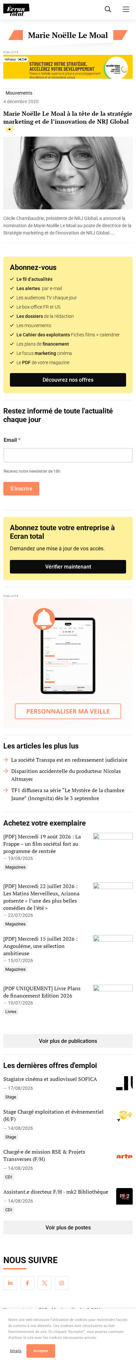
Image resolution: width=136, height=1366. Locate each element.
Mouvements (19, 93)
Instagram (62, 1283)
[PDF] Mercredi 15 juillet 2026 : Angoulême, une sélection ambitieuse (40, 946)
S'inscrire (21, 489)
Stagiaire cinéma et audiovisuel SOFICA (50, 1079)
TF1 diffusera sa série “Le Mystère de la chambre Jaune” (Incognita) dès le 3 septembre (67, 794)
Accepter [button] (40, 1351)
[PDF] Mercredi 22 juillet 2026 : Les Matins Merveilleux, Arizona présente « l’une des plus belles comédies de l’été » (41, 897)
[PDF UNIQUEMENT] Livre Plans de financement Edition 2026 (42, 992)
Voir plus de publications (68, 1041)
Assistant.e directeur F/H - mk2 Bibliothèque (55, 1191)
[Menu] (126, 9)
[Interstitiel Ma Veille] (68, 663)
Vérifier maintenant (68, 567)
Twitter (44, 1283)
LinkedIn (10, 1283)
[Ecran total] (16, 10)
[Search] (108, 9)
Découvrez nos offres (68, 380)
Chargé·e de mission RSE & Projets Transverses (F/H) (44, 1155)
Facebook (27, 1283)
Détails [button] (15, 1351)
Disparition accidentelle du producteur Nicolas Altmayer (66, 775)
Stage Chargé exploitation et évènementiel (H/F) (53, 1115)
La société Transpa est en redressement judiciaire (69, 759)
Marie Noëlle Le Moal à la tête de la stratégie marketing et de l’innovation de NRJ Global (67, 117)
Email (12, 440)
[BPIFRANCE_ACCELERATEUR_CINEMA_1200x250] (68, 68)
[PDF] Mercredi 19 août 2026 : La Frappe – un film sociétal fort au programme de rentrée (42, 844)
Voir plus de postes (68, 1227)
